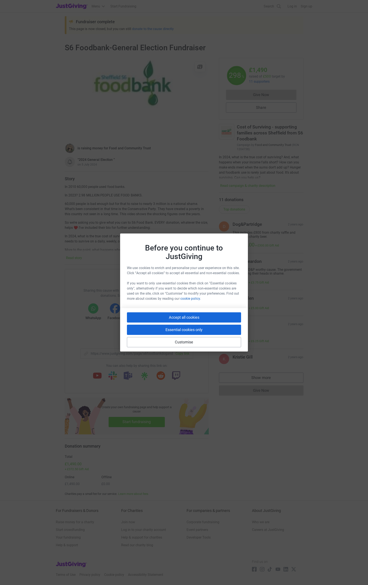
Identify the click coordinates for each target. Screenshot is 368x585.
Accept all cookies (184, 317)
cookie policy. (190, 299)
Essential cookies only (184, 329)
